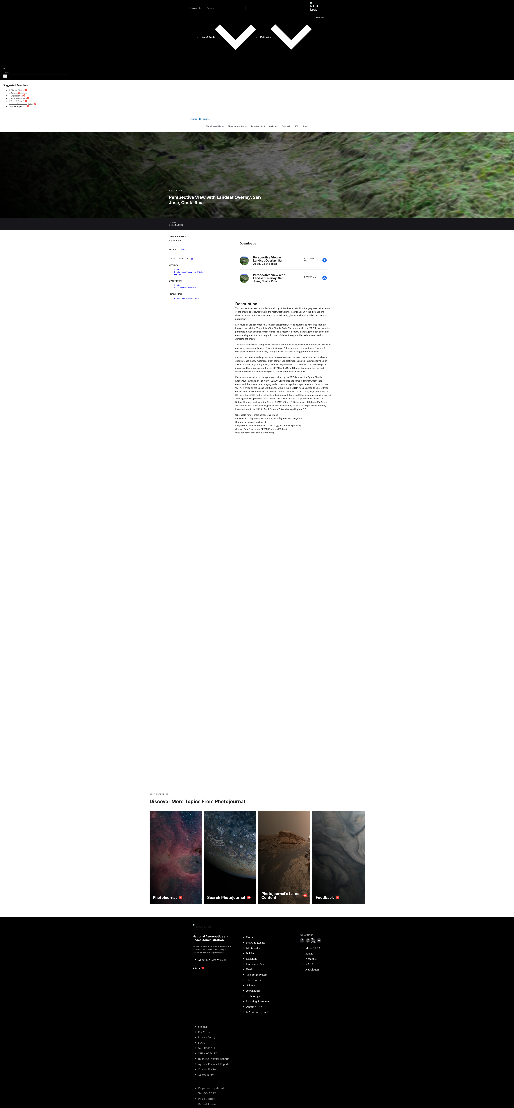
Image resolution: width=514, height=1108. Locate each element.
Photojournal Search (237, 126)
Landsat (177, 269)
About (305, 126)
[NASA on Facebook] (302, 940)
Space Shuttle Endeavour (185, 288)
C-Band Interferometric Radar (187, 298)
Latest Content (258, 126)
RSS (296, 126)
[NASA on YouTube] (319, 940)
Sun (191, 259)
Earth (183, 250)
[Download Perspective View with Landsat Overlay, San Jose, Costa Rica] (324, 262)
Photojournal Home (215, 126)
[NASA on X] (313, 940)
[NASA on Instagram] (308, 940)
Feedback (286, 126)
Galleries (273, 126)
